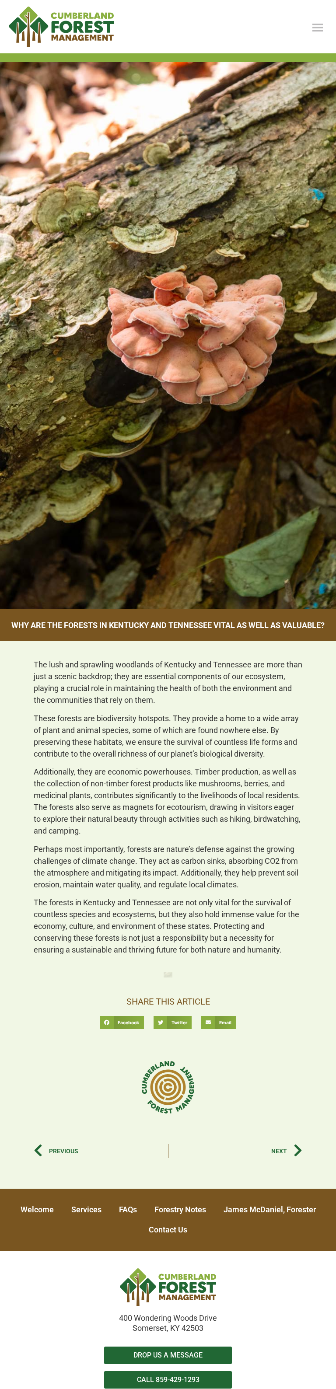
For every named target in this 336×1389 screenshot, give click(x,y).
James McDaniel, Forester (270, 1209)
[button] (122, 1022)
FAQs (128, 1209)
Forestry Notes (180, 1209)
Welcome (37, 1209)
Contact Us (168, 1229)
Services (86, 1209)
